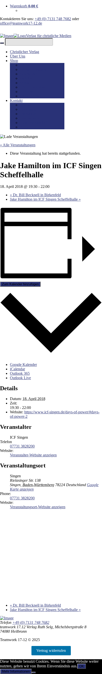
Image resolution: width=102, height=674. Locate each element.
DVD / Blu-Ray (32, 87)
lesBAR (26, 78)
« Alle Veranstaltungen (17, 145)
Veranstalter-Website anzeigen (33, 455)
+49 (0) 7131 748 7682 (53, 19)
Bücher (25, 65)
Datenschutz (29, 118)
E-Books (27, 92)
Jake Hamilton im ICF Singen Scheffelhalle (45, 199)
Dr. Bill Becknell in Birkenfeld (35, 195)
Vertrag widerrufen (51, 650)
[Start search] (2, 43)
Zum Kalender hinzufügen (20, 284)
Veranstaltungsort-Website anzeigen (37, 507)
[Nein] (34, 672)
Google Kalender (23, 364)
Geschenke (28, 74)
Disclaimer (28, 114)
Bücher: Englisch (33, 69)
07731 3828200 (22, 446)
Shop (14, 61)
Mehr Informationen (16, 671)
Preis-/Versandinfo (34, 122)
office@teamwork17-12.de (21, 23)
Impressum (28, 109)
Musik (25, 83)
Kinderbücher (30, 96)
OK (81, 666)
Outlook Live (20, 378)
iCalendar (17, 369)
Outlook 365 (20, 373)
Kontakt (16, 100)
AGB (24, 127)
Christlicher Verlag (24, 52)
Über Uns (17, 56)
